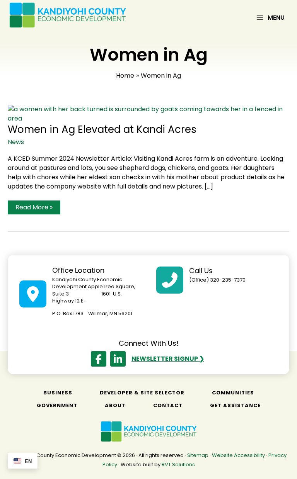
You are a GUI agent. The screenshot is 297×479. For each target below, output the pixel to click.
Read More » (34, 208)
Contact (168, 405)
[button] (98, 359)
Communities (233, 392)
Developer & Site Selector (142, 392)
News (16, 142)
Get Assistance (235, 405)
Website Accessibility (238, 455)
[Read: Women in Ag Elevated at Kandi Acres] (148, 113)
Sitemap (197, 455)
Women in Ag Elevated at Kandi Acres (102, 129)
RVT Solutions (178, 464)
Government (57, 405)
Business (57, 392)
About (115, 405)
